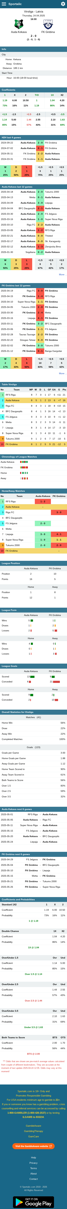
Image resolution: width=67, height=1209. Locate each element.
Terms (33, 1168)
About (33, 1173)
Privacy (33, 1163)
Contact (33, 1179)
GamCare (33, 1136)
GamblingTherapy (33, 1131)
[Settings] (63, 3)
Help (33, 1157)
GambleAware (33, 1126)
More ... (63, 274)
